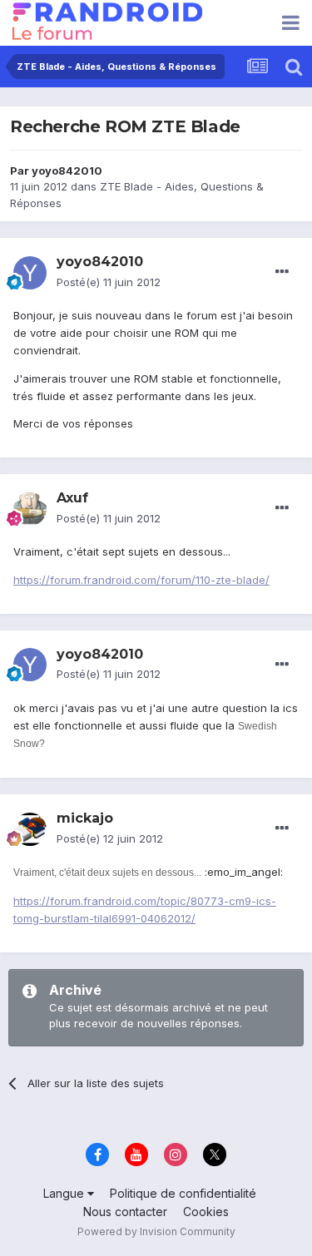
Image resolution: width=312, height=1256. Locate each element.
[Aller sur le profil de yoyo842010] (30, 272)
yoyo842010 (67, 170)
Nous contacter (125, 1211)
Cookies (206, 1211)
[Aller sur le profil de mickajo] (30, 829)
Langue (65, 1193)
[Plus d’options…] (282, 272)
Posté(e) (109, 282)
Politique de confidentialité (183, 1193)
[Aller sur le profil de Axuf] (30, 509)
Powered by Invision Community (156, 1231)
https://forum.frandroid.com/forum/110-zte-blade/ (141, 579)
